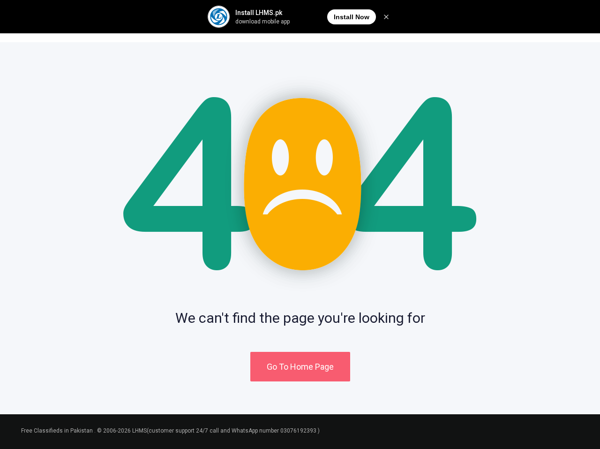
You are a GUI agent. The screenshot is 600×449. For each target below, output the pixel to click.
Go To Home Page (300, 367)
